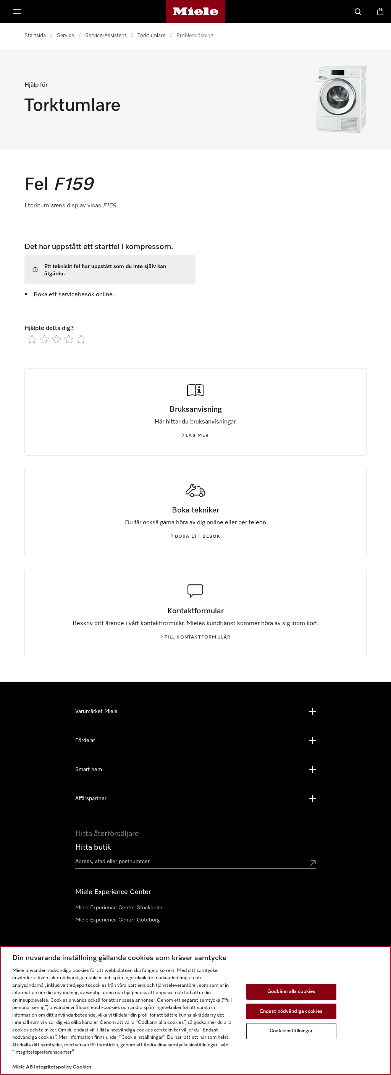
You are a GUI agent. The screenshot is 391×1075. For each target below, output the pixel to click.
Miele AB (22, 1067)
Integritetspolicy (53, 1067)
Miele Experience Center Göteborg (117, 920)
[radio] (32, 339)
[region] (195, 1010)
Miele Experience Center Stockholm (118, 907)
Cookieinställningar (291, 1030)
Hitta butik (93, 847)
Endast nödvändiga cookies (291, 1011)
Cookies (82, 1067)
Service (65, 35)
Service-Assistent (105, 35)
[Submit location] (313, 863)
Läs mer (197, 435)
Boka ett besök (198, 536)
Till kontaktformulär (198, 637)
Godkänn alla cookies (291, 991)
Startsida (35, 35)
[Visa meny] (16, 11)
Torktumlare (151, 35)
